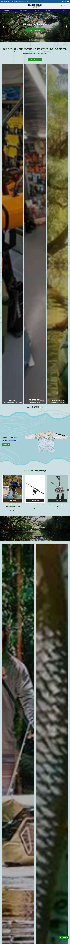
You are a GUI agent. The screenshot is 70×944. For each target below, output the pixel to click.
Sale (56, 10)
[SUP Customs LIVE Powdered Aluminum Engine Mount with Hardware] (12, 489)
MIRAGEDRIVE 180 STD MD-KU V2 (57, 505)
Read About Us (35, 60)
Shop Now (36, 10)
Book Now (64, 937)
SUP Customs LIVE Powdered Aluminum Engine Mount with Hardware (12, 506)
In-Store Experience (23, 10)
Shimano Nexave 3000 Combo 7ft (35, 505)
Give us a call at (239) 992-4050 (35, 407)
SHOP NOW (6, 444)
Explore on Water (8, 10)
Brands (64, 10)
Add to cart (13, 500)
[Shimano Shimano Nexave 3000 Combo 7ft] (35, 489)
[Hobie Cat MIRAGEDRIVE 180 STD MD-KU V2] (57, 489)
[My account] (64, 6)
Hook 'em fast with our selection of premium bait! (35, 30)
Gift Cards (47, 10)
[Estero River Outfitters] (35, 6)
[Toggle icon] (61, 6)
